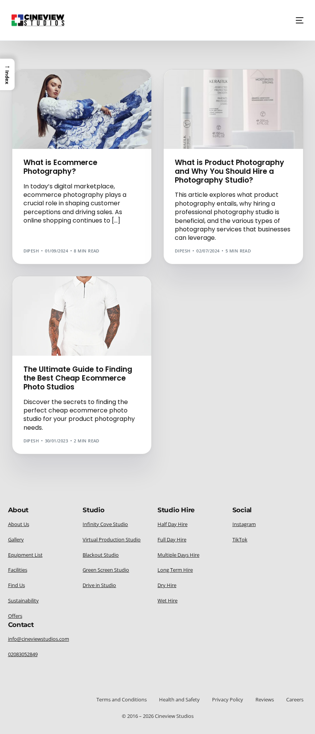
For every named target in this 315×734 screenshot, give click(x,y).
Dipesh (31, 251)
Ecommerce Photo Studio (87, 86)
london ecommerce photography (68, 114)
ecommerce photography (57, 91)
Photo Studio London (251, 91)
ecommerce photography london (68, 97)
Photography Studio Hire (208, 103)
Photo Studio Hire (199, 91)
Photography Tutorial (54, 120)
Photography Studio (203, 97)
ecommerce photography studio (66, 103)
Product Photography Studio (62, 126)
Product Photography (113, 120)
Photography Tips (264, 103)
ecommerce (39, 86)
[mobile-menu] (296, 20)
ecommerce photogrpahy (57, 109)
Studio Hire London (260, 109)
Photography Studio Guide (264, 97)
